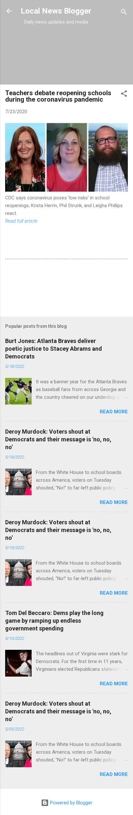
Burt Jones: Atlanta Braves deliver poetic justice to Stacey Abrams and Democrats (53, 348)
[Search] (124, 13)
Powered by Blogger (70, 803)
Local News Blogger (56, 10)
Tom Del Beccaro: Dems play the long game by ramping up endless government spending (54, 620)
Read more (114, 412)
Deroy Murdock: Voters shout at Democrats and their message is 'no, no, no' (58, 439)
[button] (124, 95)
